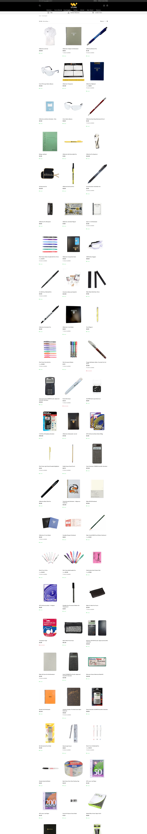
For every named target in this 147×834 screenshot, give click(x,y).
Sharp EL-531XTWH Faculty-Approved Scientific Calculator (97, 641)
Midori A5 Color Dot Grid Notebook (47, 674)
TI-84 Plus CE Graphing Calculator (46, 433)
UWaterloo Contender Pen (45, 327)
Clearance (98, 10)
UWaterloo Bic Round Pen (68, 186)
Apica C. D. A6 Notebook (91, 221)
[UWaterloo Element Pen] (97, 36)
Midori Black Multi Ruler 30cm (93, 292)
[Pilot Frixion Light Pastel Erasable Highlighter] (50, 453)
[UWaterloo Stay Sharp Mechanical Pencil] (97, 106)
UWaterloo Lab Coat (43, 48)
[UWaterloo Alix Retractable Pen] (73, 141)
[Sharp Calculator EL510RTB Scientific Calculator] (97, 697)
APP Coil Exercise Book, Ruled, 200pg (94, 433)
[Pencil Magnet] (97, 314)
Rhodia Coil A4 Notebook (44, 709)
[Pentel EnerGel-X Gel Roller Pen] (97, 174)
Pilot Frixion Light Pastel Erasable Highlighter (49, 466)
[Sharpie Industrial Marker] (50, 768)
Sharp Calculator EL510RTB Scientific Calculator (97, 709)
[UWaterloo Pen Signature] (97, 141)
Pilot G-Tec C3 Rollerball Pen (92, 746)
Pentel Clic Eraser (67, 398)
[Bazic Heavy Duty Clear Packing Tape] (73, 768)
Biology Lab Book (43, 154)
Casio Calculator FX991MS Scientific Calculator (96, 466)
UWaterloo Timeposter (68, 84)
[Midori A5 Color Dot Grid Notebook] (50, 662)
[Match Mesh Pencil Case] (73, 628)
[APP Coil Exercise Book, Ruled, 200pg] (97, 421)
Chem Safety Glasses (67, 119)
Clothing (75, 10)
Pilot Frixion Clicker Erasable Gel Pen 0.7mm (49, 256)
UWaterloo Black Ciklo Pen (45, 501)
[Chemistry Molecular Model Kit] (73, 279)
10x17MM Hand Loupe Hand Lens (93, 398)
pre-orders (46, 0)
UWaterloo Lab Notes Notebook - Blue (47, 119)
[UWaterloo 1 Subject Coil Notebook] (73, 36)
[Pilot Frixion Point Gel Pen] (50, 349)
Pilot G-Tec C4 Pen (43, 570)
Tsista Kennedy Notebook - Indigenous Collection (71, 502)
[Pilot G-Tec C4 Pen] (50, 558)
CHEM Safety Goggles (91, 256)
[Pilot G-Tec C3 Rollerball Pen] (97, 733)
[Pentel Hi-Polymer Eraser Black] (73, 801)
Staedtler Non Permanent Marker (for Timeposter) (71, 606)
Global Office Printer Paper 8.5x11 (93, 813)
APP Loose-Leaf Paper (91, 781)
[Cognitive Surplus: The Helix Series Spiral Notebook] (73, 697)
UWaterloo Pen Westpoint (45, 221)
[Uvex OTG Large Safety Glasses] (50, 71)
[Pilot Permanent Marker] (73, 349)
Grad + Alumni (90, 10)
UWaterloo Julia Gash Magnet (69, 221)
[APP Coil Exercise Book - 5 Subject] (50, 593)
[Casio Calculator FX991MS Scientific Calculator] (97, 453)
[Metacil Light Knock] (73, 733)
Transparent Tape (43, 640)
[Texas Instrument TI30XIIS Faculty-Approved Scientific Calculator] (50, 386)
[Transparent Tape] (50, 628)
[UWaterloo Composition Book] (73, 244)
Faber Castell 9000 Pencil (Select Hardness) (96, 535)
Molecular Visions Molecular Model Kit (94, 674)
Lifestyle (82, 10)
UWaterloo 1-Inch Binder (68, 327)
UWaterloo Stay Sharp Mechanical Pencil (95, 119)
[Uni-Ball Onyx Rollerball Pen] (50, 279)
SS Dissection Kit (43, 186)
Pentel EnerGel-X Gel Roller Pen (93, 186)
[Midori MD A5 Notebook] (97, 489)
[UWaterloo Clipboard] (97, 71)
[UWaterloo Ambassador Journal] (73, 421)
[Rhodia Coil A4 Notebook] (50, 697)
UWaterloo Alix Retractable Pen (70, 154)
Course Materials (58, 10)
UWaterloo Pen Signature (92, 154)
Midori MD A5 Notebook (91, 501)
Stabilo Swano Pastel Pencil (69, 466)
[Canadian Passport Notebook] (73, 522)
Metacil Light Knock (67, 746)
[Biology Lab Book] (50, 141)
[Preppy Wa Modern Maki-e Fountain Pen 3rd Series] (97, 349)
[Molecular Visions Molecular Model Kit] (97, 662)
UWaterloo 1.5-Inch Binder (45, 535)
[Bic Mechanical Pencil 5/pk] (50, 733)
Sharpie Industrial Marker (44, 781)
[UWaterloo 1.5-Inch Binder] (50, 522)
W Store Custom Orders (103, 0)
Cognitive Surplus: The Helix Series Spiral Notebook (72, 710)
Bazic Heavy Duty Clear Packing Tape (71, 781)
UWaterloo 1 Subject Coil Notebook (70, 48)
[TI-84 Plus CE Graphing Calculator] (50, 421)
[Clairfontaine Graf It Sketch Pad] (97, 558)
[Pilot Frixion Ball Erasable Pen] (73, 558)
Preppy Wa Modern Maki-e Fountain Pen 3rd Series (96, 363)
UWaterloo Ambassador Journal (70, 433)
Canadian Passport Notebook (69, 535)
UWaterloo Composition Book (69, 256)
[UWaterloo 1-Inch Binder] (73, 314)
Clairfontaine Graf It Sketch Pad (93, 570)
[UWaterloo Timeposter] (73, 71)
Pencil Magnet (89, 327)
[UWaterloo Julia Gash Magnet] (73, 209)
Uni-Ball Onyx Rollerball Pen (45, 292)
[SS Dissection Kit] (50, 174)
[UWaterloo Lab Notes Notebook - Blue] (50, 106)
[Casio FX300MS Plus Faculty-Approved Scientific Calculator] (73, 662)
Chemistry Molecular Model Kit (70, 292)
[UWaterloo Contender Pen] (50, 314)
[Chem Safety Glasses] (73, 106)
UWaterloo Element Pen (91, 48)
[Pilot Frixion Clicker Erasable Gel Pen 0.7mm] (50, 244)
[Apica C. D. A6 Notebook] (97, 209)
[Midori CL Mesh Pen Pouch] (97, 593)
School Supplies (67, 10)
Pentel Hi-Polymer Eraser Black (70, 813)
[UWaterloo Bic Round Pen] (73, 174)
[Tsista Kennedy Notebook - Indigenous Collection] (73, 489)
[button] (107, 5)
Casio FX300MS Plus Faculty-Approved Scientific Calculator (71, 675)
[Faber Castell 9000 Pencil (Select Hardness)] (97, 522)
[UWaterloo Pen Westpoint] (50, 209)
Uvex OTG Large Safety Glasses (46, 84)
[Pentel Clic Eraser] (73, 386)
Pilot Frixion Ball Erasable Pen (69, 570)
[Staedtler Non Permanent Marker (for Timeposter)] (73, 593)
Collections (49, 10)
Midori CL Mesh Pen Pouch (92, 605)
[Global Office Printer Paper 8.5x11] (97, 801)
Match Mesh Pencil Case (68, 640)
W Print (95, 0)
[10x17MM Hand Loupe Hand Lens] (97, 386)
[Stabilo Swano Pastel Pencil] (73, 453)
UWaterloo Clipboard (91, 84)
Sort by (40, 21)
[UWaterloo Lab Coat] (50, 36)
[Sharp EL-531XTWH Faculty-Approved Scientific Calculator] (97, 628)
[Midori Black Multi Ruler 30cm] (97, 279)
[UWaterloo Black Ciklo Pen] (50, 489)
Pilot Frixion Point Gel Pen (45, 362)
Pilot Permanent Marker (68, 362)
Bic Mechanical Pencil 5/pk (45, 746)
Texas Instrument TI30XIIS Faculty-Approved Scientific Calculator (49, 399)
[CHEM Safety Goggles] (97, 244)
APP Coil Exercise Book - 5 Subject (47, 605)
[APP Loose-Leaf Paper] (97, 768)
